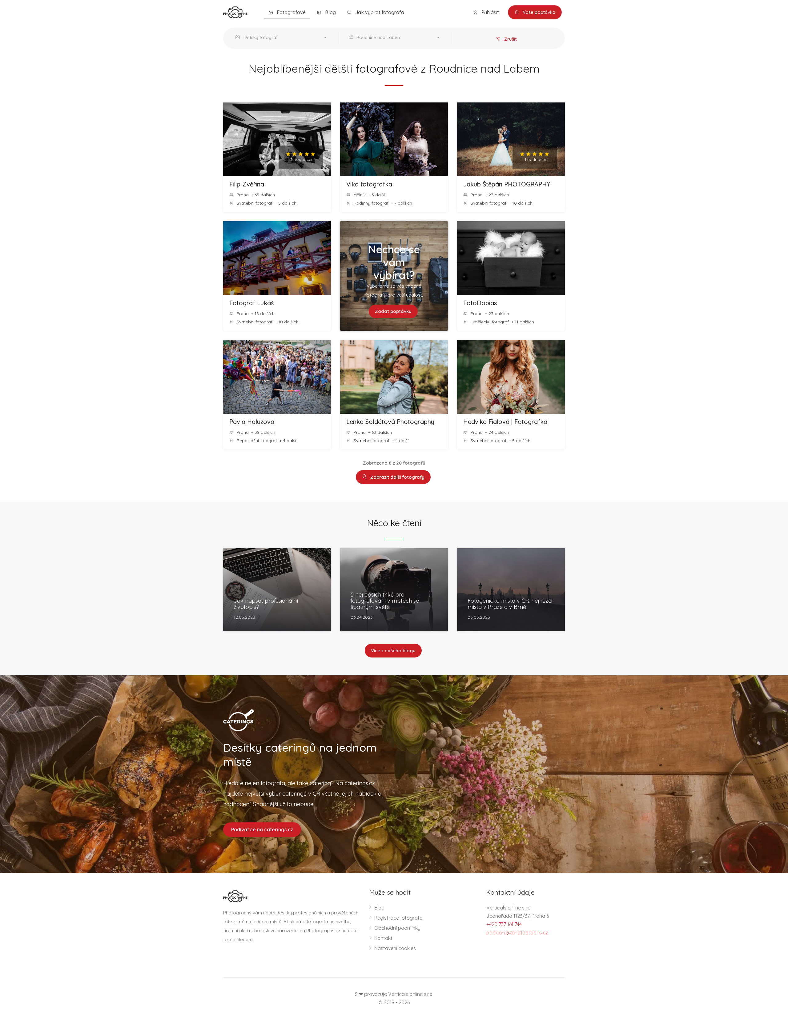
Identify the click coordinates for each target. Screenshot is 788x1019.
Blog (330, 12)
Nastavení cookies (395, 948)
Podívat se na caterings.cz (262, 829)
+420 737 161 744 (504, 924)
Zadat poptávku (393, 311)
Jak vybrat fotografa (379, 12)
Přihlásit (489, 12)
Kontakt (383, 938)
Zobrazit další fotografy (396, 477)
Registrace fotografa (398, 918)
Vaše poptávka (538, 12)
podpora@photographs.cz (517, 932)
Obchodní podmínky (397, 928)
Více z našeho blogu (393, 650)
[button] (282, 38)
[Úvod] (235, 12)
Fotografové (290, 12)
